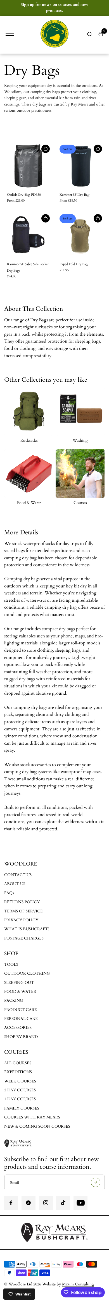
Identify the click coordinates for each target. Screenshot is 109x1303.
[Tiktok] (63, 1203)
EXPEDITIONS (18, 1072)
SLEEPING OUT (19, 982)
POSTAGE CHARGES (24, 938)
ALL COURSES (17, 1063)
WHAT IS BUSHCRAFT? (26, 929)
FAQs (9, 893)
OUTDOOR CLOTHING (27, 973)
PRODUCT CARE (20, 1009)
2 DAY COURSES (20, 1090)
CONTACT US (18, 875)
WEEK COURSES (20, 1081)
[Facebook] (11, 1203)
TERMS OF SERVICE (23, 911)
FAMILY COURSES (21, 1108)
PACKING (13, 1000)
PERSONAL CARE (21, 1018)
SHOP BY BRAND (21, 1036)
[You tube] (80, 1203)
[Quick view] (45, 149)
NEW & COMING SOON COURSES (37, 1126)
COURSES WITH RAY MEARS (32, 1117)
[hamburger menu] (9, 34)
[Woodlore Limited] (54, 35)
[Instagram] (46, 1203)
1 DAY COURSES (20, 1099)
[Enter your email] (95, 1182)
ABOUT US (14, 883)
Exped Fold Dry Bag (74, 264)
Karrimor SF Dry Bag (74, 194)
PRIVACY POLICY (21, 920)
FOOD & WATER (20, 991)
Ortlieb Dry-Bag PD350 (24, 194)
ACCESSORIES (18, 1027)
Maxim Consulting (78, 1284)
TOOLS (11, 964)
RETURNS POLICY (22, 902)
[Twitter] (28, 1203)
